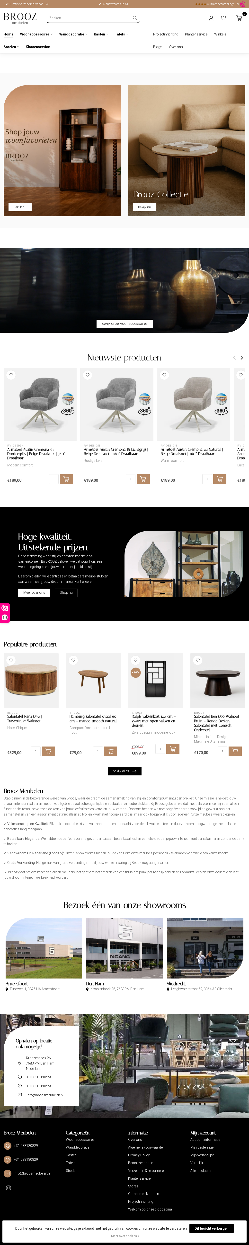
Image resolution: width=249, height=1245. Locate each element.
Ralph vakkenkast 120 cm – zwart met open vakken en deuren (154, 721)
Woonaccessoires (35, 34)
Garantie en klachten (143, 1194)
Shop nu (66, 592)
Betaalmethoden (140, 1163)
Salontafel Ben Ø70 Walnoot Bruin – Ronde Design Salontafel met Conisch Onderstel (216, 723)
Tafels (120, 34)
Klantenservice (38, 47)
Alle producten (201, 1171)
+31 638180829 (39, 1077)
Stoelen (10, 47)
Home (8, 34)
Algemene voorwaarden (146, 1147)
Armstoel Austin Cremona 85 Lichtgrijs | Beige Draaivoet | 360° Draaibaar (116, 451)
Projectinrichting (165, 34)
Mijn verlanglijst (202, 1155)
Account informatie (205, 1140)
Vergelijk (196, 1163)
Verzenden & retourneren (147, 1171)
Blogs (157, 47)
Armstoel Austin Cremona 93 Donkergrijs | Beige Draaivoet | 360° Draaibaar (36, 453)
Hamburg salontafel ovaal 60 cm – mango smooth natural (93, 718)
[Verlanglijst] (223, 18)
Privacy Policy (139, 1155)
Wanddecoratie (71, 34)
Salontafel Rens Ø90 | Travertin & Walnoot (24, 718)
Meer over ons (34, 592)
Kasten (99, 34)
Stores (133, 1186)
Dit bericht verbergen (212, 1228)
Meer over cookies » (125, 1236)
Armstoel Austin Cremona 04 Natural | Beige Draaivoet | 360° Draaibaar (192, 451)
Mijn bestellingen (202, 1147)
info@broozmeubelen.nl (45, 1095)
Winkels (220, 34)
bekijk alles (121, 771)
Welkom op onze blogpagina (150, 1209)
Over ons (176, 47)
